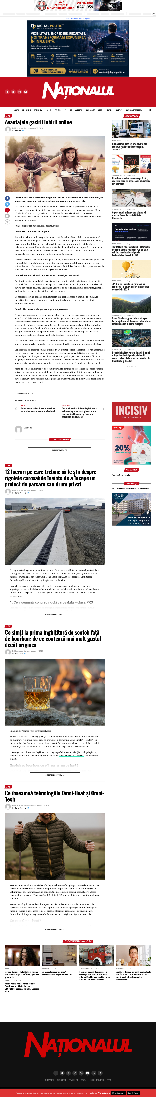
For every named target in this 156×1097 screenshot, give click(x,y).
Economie (68, 110)
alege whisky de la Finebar (71, 755)
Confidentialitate (97, 1080)
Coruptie (78, 110)
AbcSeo (18, 131)
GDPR (100, 110)
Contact (119, 110)
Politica (58, 110)
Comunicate (90, 110)
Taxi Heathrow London (121, 475)
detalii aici (30, 219)
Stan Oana (19, 654)
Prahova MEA (143, 488)
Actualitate (38, 110)
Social (49, 110)
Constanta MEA (118, 488)
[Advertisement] (131, 383)
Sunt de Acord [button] (133, 1093)
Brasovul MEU (131, 488)
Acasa (16, 110)
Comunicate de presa (134, 110)
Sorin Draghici (20, 493)
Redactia (109, 110)
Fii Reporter (49, 1080)
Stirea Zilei (26, 110)
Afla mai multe (104, 1093)
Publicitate (61, 1080)
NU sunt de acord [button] (118, 1093)
